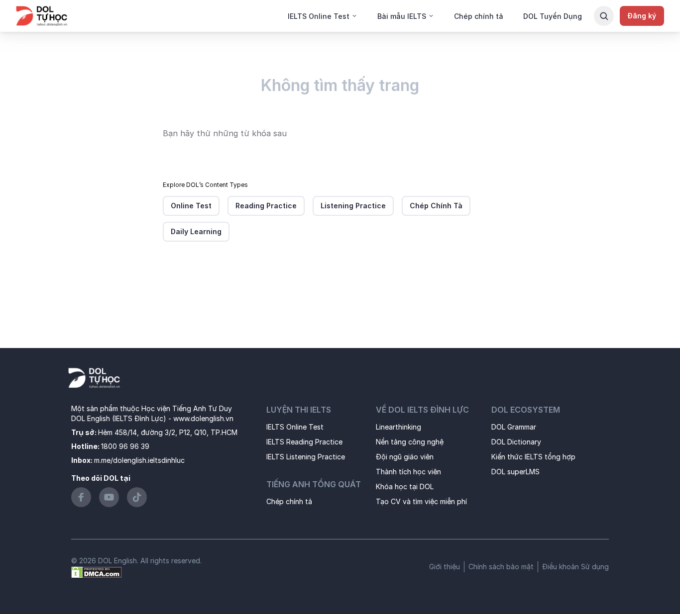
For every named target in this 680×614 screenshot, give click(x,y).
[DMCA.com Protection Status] (96, 571)
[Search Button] (604, 16)
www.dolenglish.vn (203, 418)
